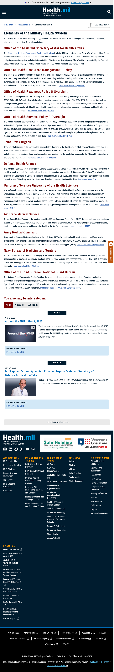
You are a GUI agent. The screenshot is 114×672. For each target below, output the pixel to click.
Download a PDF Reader (99, 662)
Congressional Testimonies (96, 469)
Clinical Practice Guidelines (97, 462)
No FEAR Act (48, 632)
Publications (96, 505)
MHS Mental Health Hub (57, 481)
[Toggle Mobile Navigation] (4, 12)
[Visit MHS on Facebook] (16, 450)
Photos (72, 465)
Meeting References (99, 493)
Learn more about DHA (87, 179)
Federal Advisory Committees (10, 474)
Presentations (96, 501)
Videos (72, 469)
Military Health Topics (54, 459)
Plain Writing (84, 638)
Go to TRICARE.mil (11, 549)
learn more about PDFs (56, 665)
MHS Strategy (9, 469)
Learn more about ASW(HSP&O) (60, 136)
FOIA (101, 632)
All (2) (8, 305)
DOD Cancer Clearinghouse (53, 469)
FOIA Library (96, 478)
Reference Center (100, 457)
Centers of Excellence (56, 508)
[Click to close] (111, 244)
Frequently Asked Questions (98, 488)
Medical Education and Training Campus (34, 498)
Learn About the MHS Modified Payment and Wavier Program (12, 572)
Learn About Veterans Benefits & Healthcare (12, 580)
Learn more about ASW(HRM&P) (72, 85)
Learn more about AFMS (80, 226)
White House (50, 644)
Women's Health (53, 538)
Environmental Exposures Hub (53, 487)
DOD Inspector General (17, 638)
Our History (8, 480)
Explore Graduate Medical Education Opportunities (10, 612)
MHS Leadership (10, 461)
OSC (64, 644)
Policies (94, 497)
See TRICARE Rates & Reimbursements (12, 590)
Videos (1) (19, 305)
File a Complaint (9, 618)
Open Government (63, 638)
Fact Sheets (96, 474)
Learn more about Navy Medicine (26, 266)
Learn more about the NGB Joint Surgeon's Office (60, 287)
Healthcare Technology (56, 512)
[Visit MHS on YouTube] (27, 450)
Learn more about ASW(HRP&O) (41, 110)
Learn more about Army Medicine (90, 244)
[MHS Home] (20, 445)
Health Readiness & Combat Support (55, 503)
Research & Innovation (56, 530)
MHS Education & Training (34, 459)
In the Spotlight (75, 473)
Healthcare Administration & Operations (53, 495)
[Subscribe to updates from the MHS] (32, 450)
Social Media (74, 477)
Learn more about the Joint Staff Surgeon (39, 157)
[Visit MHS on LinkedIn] (10, 450)
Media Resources (76, 481)
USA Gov (100, 638)
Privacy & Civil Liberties (56, 526)
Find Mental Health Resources (10, 597)
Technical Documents (99, 513)
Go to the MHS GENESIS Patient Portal (10, 563)
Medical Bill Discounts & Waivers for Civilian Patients (56, 519)
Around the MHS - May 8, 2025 (24, 321)
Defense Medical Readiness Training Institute (33, 480)
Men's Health (52, 534)
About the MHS (11, 457)
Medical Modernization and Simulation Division (34, 505)
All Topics (51, 464)
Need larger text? (101, 24)
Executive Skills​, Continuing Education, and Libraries (34, 490)
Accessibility (87, 632)
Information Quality (41, 638)
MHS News (74, 457)
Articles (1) (33, 305)
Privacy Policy (29, 632)
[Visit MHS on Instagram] (5, 450)
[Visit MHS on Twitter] (21, 450)
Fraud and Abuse (67, 632)
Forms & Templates (99, 482)
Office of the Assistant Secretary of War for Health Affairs (31, 53)
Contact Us (7, 490)
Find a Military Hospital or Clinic (12, 555)
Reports (94, 509)
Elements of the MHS (15, 352)
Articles (72, 461)
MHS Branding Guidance (9, 485)
